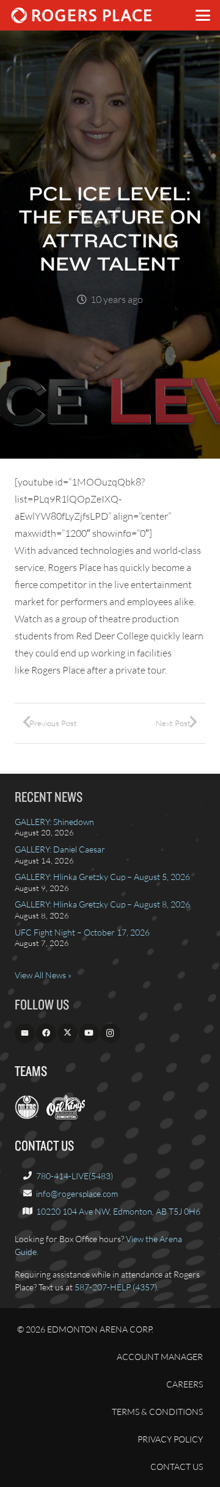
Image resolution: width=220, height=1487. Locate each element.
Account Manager (160, 1356)
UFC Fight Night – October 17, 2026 (82, 932)
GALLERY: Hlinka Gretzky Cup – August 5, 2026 (102, 876)
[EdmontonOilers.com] (27, 1116)
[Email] (25, 1033)
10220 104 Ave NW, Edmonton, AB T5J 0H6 (118, 1211)
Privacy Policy (170, 1439)
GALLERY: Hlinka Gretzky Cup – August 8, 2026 (102, 904)
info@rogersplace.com (77, 1193)
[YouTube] (89, 1033)
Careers (184, 1384)
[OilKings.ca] (65, 1116)
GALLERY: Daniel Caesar (60, 849)
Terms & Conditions (157, 1411)
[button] (203, 15)
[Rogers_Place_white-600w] (81, 15)
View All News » (43, 975)
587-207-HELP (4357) (116, 1287)
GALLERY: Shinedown (54, 821)
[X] (67, 1033)
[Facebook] (46, 1033)
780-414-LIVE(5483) (74, 1176)
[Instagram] (110, 1033)
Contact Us (176, 1466)
